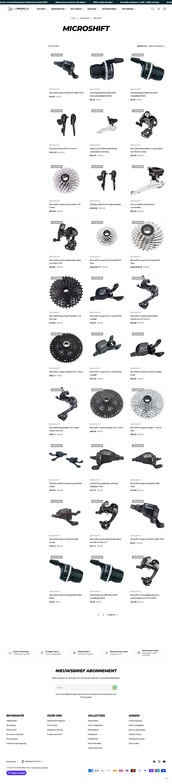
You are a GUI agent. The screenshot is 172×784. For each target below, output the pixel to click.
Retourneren (11, 730)
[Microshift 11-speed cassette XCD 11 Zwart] (66, 348)
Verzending (10, 725)
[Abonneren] (114, 687)
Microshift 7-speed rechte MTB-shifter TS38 (147, 539)
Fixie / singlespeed (95, 725)
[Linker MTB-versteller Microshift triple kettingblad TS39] (107, 460)
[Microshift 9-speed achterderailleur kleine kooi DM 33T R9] (66, 236)
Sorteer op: (142, 46)
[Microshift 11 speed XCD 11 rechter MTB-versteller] (107, 292)
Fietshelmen (93, 739)
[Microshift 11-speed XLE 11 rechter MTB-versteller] (107, 348)
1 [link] (98, 615)
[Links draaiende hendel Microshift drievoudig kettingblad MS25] (107, 69)
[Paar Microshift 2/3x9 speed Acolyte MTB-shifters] (66, 460)
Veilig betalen (11, 721)
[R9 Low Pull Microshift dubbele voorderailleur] (147, 181)
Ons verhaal (52, 725)
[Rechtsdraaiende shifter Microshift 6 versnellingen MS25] (107, 571)
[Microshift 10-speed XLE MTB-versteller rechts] (147, 348)
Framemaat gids (135, 721)
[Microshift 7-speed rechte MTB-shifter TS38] (147, 515)
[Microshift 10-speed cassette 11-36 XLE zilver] (147, 404)
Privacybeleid (12, 739)
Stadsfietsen (93, 721)
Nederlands (11, 762)
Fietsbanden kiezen (137, 739)
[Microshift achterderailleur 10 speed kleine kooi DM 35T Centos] (147, 125)
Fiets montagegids (136, 725)
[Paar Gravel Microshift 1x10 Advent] (66, 125)
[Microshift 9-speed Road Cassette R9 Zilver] (147, 236)
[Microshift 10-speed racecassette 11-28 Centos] (66, 181)
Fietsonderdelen (94, 743)
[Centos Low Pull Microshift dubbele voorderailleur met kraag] (107, 125)
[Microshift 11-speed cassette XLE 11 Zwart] (107, 404)
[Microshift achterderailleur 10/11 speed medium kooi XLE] (66, 404)
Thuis (73, 18)
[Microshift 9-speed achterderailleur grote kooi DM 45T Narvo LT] (107, 515)
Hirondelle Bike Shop (21, 768)
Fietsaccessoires (95, 748)
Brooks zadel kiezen (137, 730)
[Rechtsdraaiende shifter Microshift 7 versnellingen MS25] (147, 69)
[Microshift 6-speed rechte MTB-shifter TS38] (66, 69)
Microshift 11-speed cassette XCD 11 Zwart (66, 372)
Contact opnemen (54, 734)
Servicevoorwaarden (15, 734)
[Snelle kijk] (80, 57)
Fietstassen (92, 734)
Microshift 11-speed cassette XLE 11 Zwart (106, 428)
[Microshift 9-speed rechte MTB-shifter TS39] (147, 460)
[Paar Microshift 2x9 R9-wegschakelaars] (107, 181)
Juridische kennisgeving (16, 743)
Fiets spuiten (134, 743)
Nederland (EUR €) (33, 761)
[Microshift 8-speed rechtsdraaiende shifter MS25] (66, 571)
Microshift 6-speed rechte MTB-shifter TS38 (66, 93)
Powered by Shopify (39, 768)
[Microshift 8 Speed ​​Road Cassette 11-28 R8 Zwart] (66, 292)
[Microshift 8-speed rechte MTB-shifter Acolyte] (66, 515)
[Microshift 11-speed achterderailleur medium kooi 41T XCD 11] (147, 292)
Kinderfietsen (93, 730)
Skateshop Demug (55, 730)
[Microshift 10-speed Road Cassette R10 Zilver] (107, 236)
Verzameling (84, 18)
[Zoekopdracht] (152, 8)
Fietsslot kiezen (135, 734)
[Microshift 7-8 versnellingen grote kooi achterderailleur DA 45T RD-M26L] (147, 571)
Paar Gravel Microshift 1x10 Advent (63, 149)
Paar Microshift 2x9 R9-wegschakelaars (105, 204)
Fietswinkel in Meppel (56, 721)
